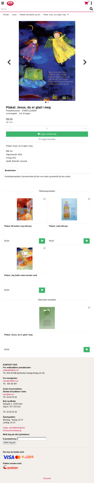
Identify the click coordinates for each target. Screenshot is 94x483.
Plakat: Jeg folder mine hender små (20, 275)
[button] (45, 102)
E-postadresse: (10, 439)
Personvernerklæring (12, 430)
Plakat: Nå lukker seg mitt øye (18, 226)
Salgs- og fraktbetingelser (14, 428)
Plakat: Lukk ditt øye (58, 226)
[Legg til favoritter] (44, 199)
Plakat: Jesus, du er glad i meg (18, 335)
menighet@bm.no (10, 381)
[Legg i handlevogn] (42, 241)
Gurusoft (47, 478)
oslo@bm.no (8, 394)
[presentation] (9, 62)
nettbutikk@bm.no (11, 370)
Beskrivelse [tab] (10, 170)
